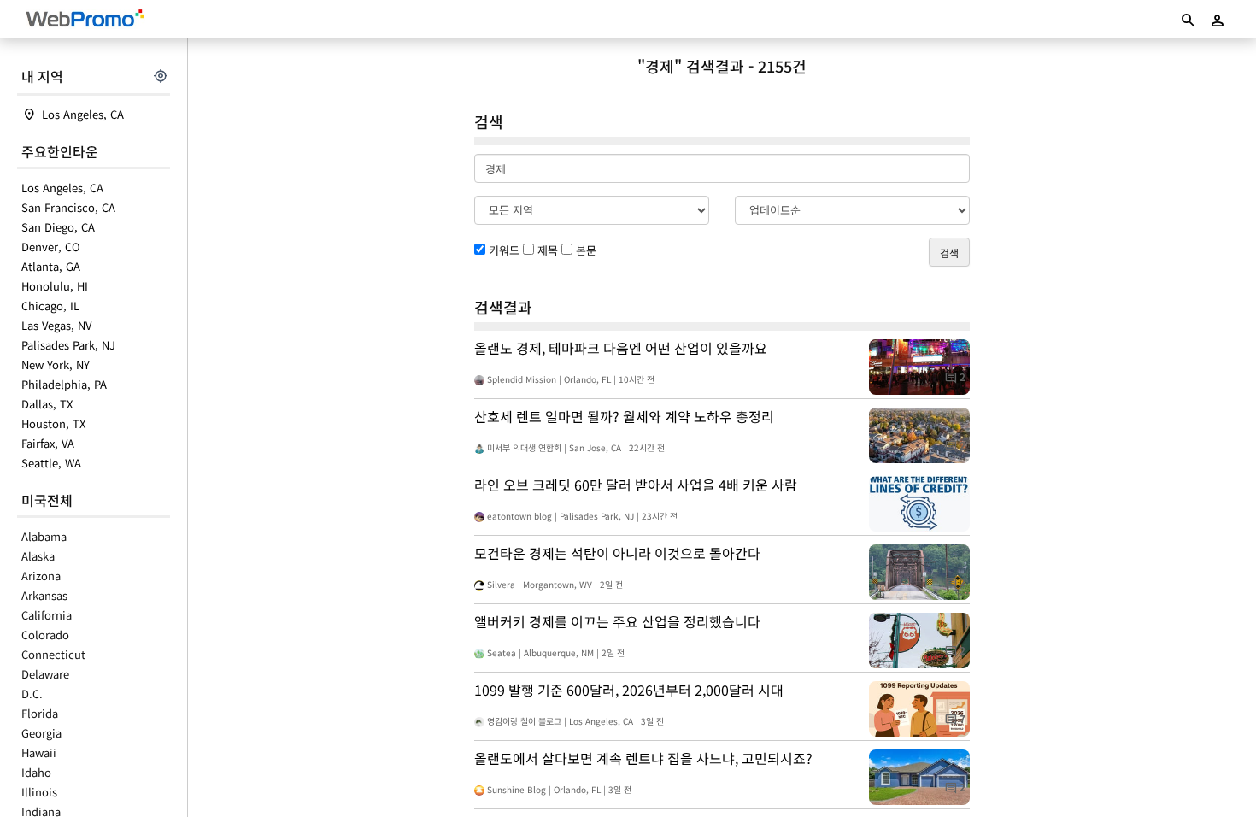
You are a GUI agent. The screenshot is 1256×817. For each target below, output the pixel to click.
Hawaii (38, 752)
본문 (586, 250)
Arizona (41, 575)
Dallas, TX (47, 404)
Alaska (38, 556)
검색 (949, 252)
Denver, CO (50, 246)
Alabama (44, 536)
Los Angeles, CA (83, 114)
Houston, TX (53, 423)
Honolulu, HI (54, 286)
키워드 (504, 250)
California (46, 615)
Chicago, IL (50, 305)
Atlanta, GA (50, 266)
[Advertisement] (331, 350)
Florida (39, 713)
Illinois (39, 792)
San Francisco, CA (68, 207)
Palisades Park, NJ (68, 345)
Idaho (36, 772)
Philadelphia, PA (64, 384)
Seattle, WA (51, 463)
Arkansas (44, 595)
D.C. (32, 693)
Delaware (45, 674)
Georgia (41, 733)
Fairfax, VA (47, 443)
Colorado (45, 634)
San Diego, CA (58, 227)
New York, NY (55, 364)
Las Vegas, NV (56, 325)
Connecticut (53, 654)
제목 (547, 250)
